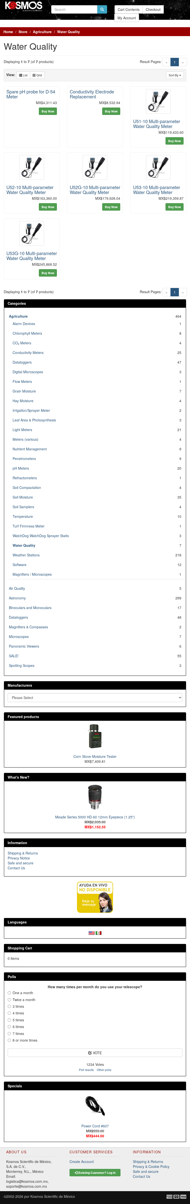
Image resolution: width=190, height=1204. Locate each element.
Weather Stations (26, 554)
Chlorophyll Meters (27, 333)
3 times (18, 1006)
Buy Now (48, 111)
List (24, 75)
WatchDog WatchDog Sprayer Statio (41, 535)
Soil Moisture (23, 497)
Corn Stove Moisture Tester (95, 756)
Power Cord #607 (95, 1125)
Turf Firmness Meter (29, 526)
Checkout (153, 9)
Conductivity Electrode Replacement (92, 94)
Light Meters (22, 429)
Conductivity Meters (28, 352)
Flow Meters (22, 381)
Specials (15, 1085)
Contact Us (16, 867)
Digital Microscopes (28, 371)
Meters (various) (25, 439)
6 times (18, 1026)
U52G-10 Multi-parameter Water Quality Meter (95, 189)
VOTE (97, 1052)
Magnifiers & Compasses (28, 626)
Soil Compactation (27, 487)
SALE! (14, 655)
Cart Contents (129, 9)
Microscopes (19, 636)
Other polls (104, 1070)
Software (19, 564)
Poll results (86, 1070)
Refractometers (25, 477)
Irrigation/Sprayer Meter (31, 410)
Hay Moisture (23, 400)
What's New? (18, 777)
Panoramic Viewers (24, 646)
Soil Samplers (23, 506)
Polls (12, 976)
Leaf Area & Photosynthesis (34, 419)
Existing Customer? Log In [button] (97, 1172)
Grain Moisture (24, 391)
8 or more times (25, 1040)
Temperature (23, 516)
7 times (18, 1033)
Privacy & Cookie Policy (151, 1166)
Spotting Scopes (21, 665)
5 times (18, 1019)
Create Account (82, 1161)
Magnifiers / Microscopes (32, 574)
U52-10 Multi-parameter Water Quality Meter (29, 189)
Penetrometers (24, 458)
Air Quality (17, 588)
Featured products (23, 716)
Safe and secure (20, 862)
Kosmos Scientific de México (52, 1196)
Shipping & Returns (23, 853)
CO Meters (22, 342)
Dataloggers (22, 362)
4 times (18, 1012)
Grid (39, 75)
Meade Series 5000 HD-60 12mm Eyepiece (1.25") (95, 816)
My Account (127, 17)
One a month (23, 992)
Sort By (174, 75)
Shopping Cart (20, 947)
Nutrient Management (30, 448)
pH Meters (21, 468)
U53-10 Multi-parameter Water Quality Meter (156, 189)
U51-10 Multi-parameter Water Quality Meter (156, 123)
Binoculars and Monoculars (30, 607)
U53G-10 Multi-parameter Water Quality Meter (31, 255)
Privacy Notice (19, 857)
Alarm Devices (24, 323)
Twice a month (24, 999)
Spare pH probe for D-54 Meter (30, 94)
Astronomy (17, 597)
